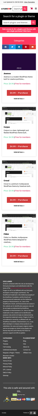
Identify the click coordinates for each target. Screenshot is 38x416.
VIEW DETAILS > (19, 99)
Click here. (27, 31)
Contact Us (26, 350)
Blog (24, 341)
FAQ (24, 344)
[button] (5, 47)
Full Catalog (7, 347)
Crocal (6, 180)
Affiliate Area (27, 353)
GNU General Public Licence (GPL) (21, 288)
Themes (5, 344)
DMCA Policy (7, 372)
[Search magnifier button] (24, 8)
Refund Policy (7, 366)
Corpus (7, 127)
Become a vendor (8, 355)
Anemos (7, 73)
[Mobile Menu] (36, 8)
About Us (26, 347)
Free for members (22, 84)
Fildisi (6, 234)
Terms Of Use (7, 361)
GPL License (7, 369)
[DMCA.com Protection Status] (19, 394)
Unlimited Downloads (10, 350)
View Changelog (29, 2)
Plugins (5, 341)
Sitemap (5, 375)
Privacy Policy (7, 364)
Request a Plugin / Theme (11, 353)
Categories (19, 40)
